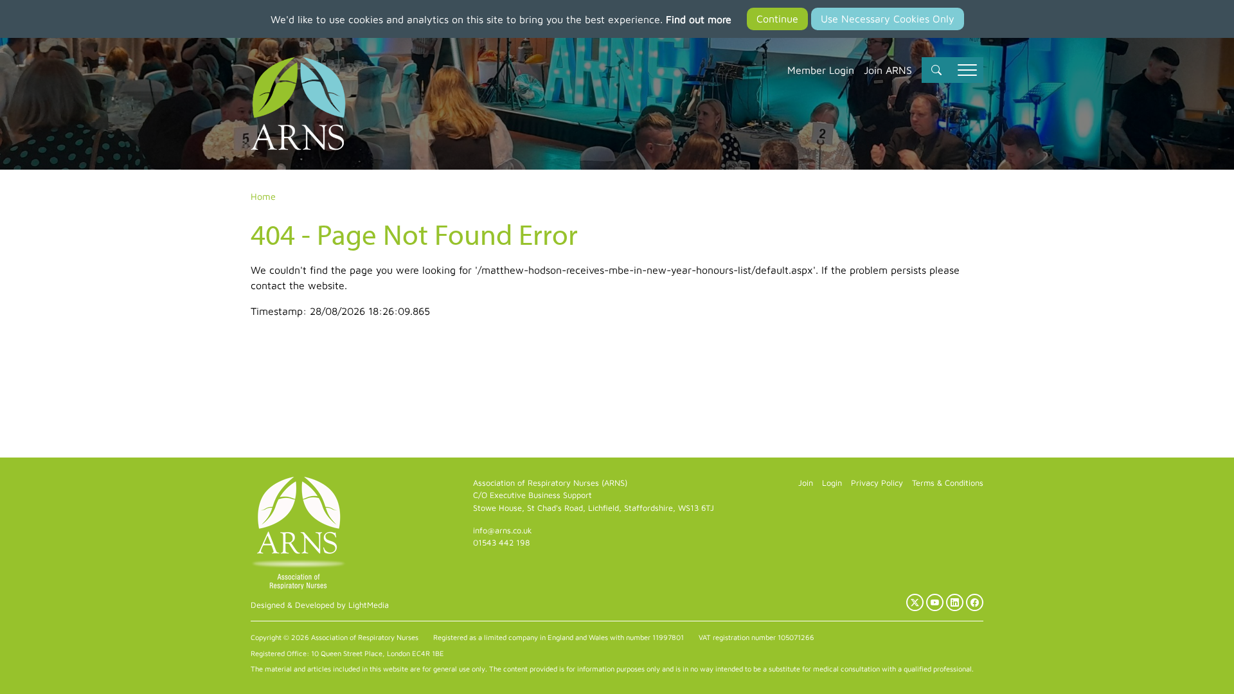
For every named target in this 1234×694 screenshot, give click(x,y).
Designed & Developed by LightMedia (320, 605)
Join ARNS (888, 70)
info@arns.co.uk (502, 530)
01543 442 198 (501, 542)
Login (832, 483)
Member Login (820, 70)
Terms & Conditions (947, 483)
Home (263, 196)
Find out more (698, 19)
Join (805, 483)
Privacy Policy (877, 483)
